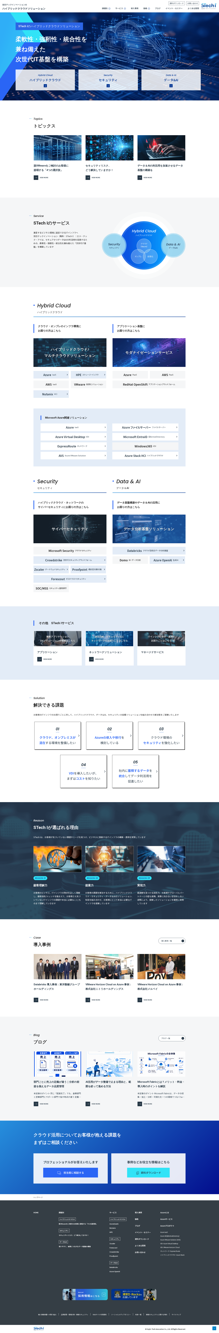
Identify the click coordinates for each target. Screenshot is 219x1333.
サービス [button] (119, 8)
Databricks (147, 551)
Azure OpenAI (166, 560)
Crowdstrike (68, 560)
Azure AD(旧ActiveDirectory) (169, 1236)
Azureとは (164, 1212)
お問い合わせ (192, 3)
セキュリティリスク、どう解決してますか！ (74, 1235)
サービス (113, 1212)
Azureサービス (166, 1219)
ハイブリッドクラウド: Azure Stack (172, 1255)
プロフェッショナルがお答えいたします (70, 1167)
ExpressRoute (72, 446)
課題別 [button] (105, 8)
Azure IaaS (164, 1232)
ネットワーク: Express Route (170, 1251)
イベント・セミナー (174, 8)
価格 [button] (145, 8)
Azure (49, 375)
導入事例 (134, 8)
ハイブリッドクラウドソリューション (23, 6)
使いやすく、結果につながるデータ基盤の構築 (75, 1246)
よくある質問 (193, 8)
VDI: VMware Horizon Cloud (170, 1247)
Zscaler (49, 569)
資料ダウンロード (177, 3)
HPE (87, 375)
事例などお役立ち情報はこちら (148, 1167)
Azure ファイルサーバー (144, 427)
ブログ (158, 8)
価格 (136, 1219)
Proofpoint (87, 569)
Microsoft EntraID (144, 437)
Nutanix (49, 394)
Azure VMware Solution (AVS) (170, 1240)
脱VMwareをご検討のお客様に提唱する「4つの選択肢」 (78, 1224)
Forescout (68, 579)
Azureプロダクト (167, 1225)
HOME (36, 1212)
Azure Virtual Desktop (72, 437)
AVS (72, 456)
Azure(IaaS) (114, 1224)
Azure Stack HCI (144, 456)
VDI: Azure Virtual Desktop (169, 1243)
